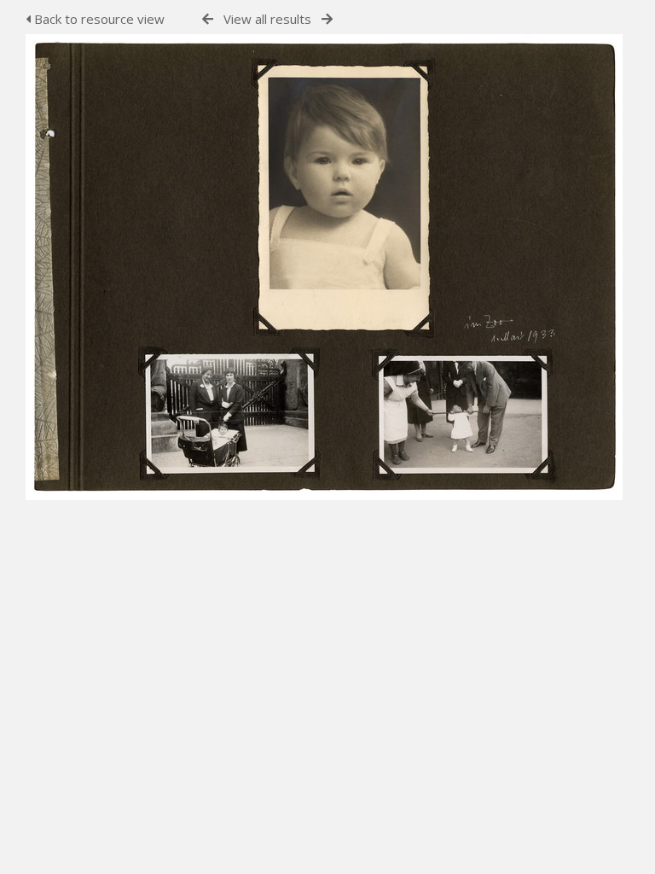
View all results (267, 18)
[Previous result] (207, 19)
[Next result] (327, 19)
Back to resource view (98, 18)
